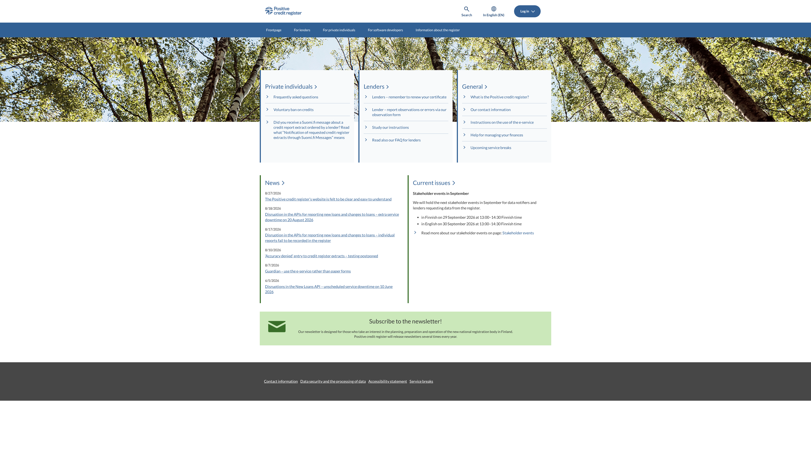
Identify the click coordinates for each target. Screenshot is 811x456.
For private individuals (339, 30)
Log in (525, 11)
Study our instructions (390, 127)
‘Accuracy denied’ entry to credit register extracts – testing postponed (321, 256)
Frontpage (273, 30)
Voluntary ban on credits (294, 109)
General (472, 86)
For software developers (385, 30)
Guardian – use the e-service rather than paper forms (308, 271)
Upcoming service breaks (491, 147)
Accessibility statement (387, 381)
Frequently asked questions (296, 97)
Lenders (374, 86)
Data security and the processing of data (333, 381)
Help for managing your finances (497, 135)
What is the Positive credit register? (500, 97)
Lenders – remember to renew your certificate (409, 97)
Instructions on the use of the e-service (502, 122)
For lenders (302, 30)
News (273, 182)
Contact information (281, 381)
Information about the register (438, 30)
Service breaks (421, 381)
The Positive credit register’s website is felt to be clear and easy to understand (328, 199)
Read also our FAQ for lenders (396, 140)
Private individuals (288, 86)
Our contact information (491, 109)
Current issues (431, 182)
